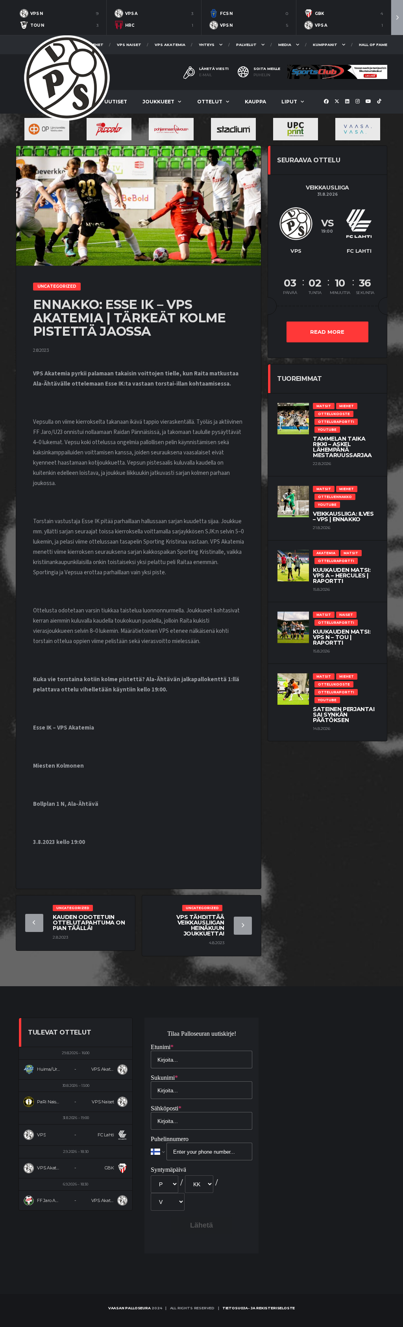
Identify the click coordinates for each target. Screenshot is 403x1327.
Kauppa (255, 102)
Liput (289, 102)
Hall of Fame (373, 44)
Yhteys (206, 44)
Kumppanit (325, 44)
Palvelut (246, 44)
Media (284, 44)
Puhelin (261, 75)
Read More (327, 332)
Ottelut (209, 102)
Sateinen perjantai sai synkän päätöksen (343, 715)
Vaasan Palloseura (129, 1308)
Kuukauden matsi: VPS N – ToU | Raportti (341, 637)
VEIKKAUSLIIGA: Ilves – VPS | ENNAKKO (343, 516)
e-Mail (205, 75)
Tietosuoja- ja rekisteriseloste (258, 1308)
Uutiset (115, 102)
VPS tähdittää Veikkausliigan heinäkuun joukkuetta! (200, 925)
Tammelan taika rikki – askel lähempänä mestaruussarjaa (342, 447)
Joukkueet (158, 102)
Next (397, 17)
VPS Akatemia (170, 44)
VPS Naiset (129, 44)
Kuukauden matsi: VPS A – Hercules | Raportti (341, 575)
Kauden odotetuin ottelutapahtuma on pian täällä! (89, 922)
